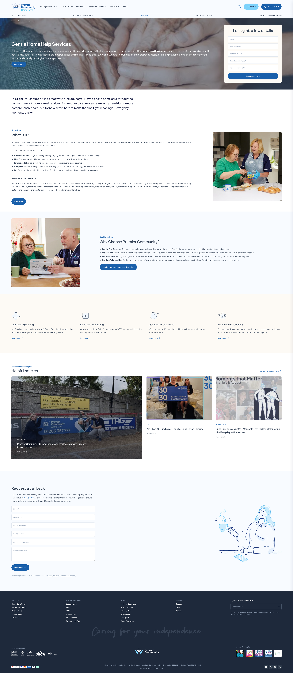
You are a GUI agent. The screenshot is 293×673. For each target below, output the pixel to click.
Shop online (251, 6)
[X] (280, 667)
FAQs (68, 611)
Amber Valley (16, 614)
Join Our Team (72, 618)
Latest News (71, 604)
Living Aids (125, 618)
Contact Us (71, 614)
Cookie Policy (158, 668)
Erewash (15, 618)
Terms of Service (66, 576)
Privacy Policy (53, 576)
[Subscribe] (279, 607)
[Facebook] (275, 667)
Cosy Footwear (127, 621)
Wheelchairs (126, 614)
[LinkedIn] (266, 667)
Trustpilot (144, 15)
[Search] (239, 6)
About (68, 607)
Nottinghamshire (18, 607)
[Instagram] (271, 667)
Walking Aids (126, 611)
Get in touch (18, 64)
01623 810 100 (29, 498)
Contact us (18, 201)
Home (13, 21)
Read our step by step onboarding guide (118, 267)
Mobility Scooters (128, 604)
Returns (179, 611)
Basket (179, 604)
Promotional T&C (73, 621)
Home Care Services (24, 21)
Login (178, 607)
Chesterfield (16, 611)
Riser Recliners (127, 607)
